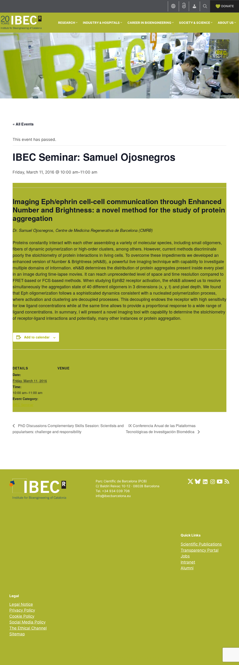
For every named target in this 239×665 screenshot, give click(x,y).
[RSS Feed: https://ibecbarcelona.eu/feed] (227, 481)
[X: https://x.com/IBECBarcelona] (190, 481)
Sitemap (17, 634)
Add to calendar (36, 337)
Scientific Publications (201, 544)
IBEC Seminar (23, 404)
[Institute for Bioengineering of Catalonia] (21, 22)
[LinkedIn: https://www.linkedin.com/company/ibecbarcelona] (205, 481)
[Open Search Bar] (205, 6)
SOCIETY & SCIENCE (194, 22)
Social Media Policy (27, 622)
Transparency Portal (199, 550)
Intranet (188, 562)
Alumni (187, 568)
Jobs (185, 556)
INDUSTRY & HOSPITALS (101, 22)
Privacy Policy (22, 610)
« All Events (23, 124)
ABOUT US (226, 22)
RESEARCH (66, 22)
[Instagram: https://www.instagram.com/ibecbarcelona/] (212, 481)
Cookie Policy (21, 616)
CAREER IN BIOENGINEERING (149, 22)
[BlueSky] (197, 481)
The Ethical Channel (28, 628)
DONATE (227, 6)
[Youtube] (219, 481)
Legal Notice (21, 604)
